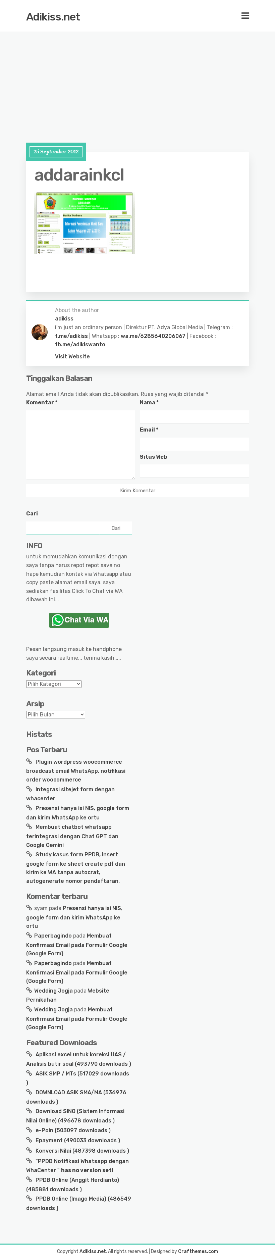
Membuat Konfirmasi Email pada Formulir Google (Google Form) (76, 945)
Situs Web (153, 457)
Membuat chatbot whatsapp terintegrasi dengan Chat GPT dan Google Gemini (72, 836)
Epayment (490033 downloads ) (77, 1140)
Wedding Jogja (53, 991)
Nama (149, 402)
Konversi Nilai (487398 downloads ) (81, 1151)
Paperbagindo (53, 936)
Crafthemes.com (198, 1251)
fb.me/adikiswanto (80, 344)
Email (149, 429)
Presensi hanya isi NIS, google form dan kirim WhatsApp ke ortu (74, 917)
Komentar (41, 402)
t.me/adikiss (71, 336)
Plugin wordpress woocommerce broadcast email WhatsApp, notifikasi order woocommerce (75, 771)
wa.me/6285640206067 (153, 336)
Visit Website (72, 356)
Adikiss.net (53, 16)
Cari (32, 513)
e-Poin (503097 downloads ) (72, 1130)
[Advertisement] (137, 81)
